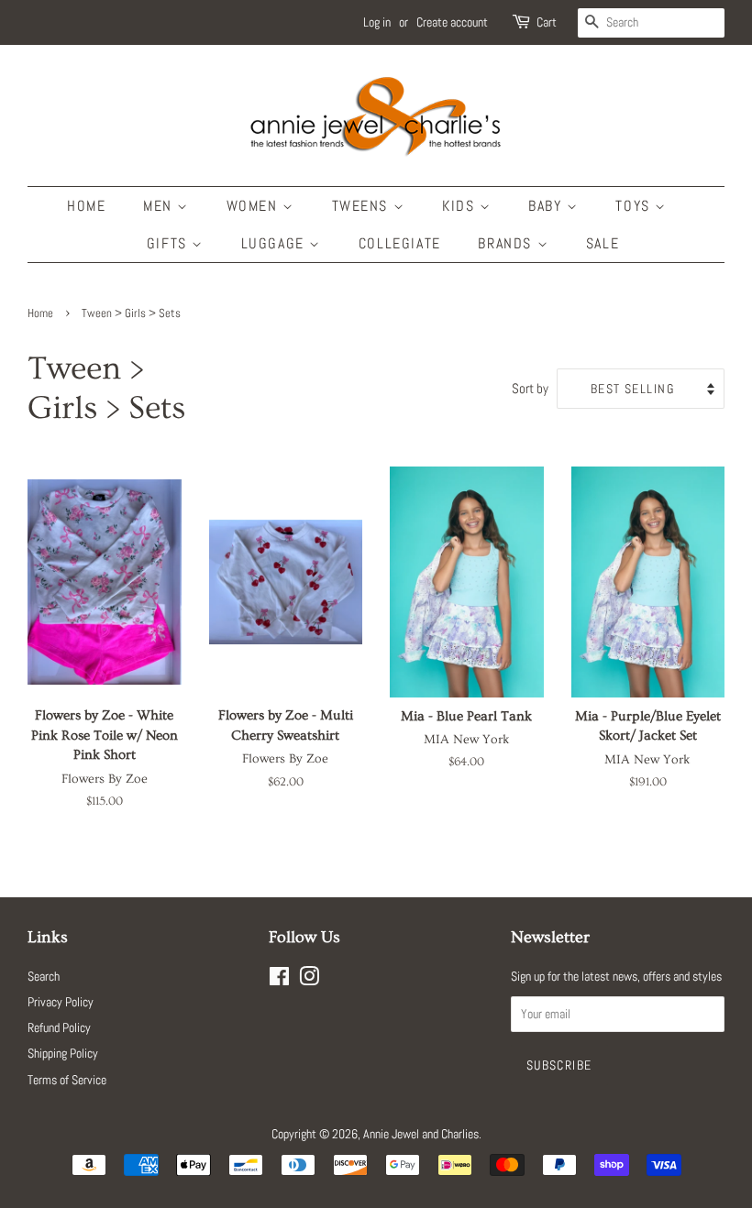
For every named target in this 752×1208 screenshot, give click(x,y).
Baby (547, 205)
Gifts (170, 243)
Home (86, 205)
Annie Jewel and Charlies (421, 1134)
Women (255, 205)
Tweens (362, 205)
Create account (452, 22)
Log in (377, 22)
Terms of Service (67, 1079)
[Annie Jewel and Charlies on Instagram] (309, 980)
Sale (602, 243)
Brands (507, 243)
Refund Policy (59, 1027)
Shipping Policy (63, 1053)
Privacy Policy (61, 1002)
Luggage (275, 243)
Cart (546, 22)
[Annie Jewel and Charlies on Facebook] (279, 980)
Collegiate (400, 243)
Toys (635, 205)
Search (44, 976)
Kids (461, 205)
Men (160, 205)
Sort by (530, 388)
